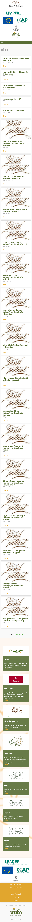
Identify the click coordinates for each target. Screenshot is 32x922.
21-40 (16, 635)
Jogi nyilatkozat (16, 891)
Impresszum (16, 897)
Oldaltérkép (16, 901)
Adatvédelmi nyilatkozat (16, 884)
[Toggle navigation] (2, 42)
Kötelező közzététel (16, 894)
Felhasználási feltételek (16, 887)
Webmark (19, 919)
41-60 (21, 635)
